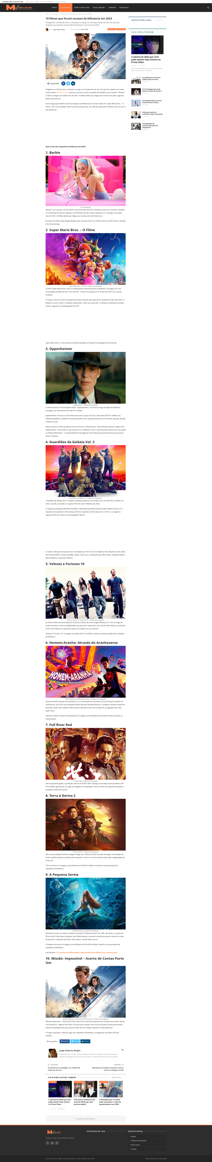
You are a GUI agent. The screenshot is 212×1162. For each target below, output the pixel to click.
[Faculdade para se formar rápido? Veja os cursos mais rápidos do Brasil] (136, 80)
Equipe (37, 1)
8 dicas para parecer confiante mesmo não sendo (152, 113)
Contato (57, 1)
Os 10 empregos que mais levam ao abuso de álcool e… (152, 90)
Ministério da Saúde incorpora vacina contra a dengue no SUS (107, 1069)
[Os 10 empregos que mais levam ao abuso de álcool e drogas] (136, 91)
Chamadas (111, 29)
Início (54, 7)
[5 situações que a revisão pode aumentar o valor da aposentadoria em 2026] (111, 1089)
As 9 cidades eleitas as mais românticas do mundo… (152, 101)
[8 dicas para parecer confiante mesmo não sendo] (136, 114)
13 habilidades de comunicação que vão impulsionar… (150, 125)
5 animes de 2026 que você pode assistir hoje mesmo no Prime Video (146, 59)
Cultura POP (65, 7)
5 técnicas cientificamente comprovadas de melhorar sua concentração (87, 952)
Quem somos (29, 1)
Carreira (112, 7)
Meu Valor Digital (161, 1159)
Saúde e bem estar (81, 7)
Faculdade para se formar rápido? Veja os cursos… (151, 78)
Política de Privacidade (47, 1)
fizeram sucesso (62, 92)
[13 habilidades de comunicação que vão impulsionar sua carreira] (136, 126)
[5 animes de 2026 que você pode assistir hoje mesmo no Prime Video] (60, 1089)
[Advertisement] (86, 128)
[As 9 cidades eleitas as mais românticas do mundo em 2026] (136, 103)
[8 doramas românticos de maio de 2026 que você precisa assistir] (85, 1089)
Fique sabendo (99, 7)
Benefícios (124, 7)
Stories (63, 1)
